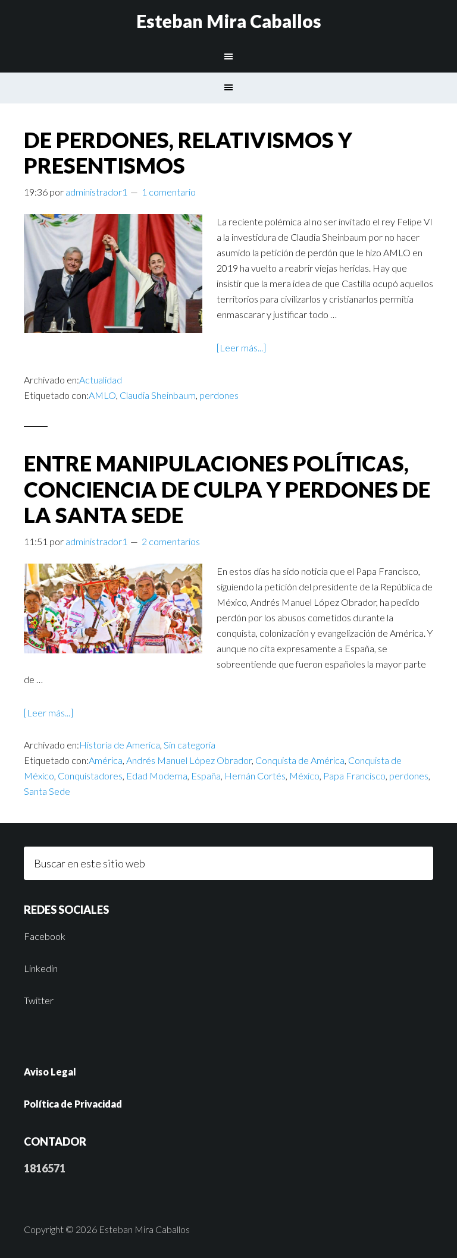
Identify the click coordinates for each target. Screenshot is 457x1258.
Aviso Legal (50, 1071)
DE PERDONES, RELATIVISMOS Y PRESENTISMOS (188, 152)
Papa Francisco (354, 775)
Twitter (39, 1000)
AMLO (102, 395)
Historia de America (119, 744)
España (206, 775)
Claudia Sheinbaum (158, 395)
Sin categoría (189, 744)
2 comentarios (171, 541)
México (304, 775)
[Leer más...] (241, 347)
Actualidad (100, 379)
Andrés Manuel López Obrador (189, 760)
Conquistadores (90, 775)
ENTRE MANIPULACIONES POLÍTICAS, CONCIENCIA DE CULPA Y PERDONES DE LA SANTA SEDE (227, 488)
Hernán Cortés (255, 775)
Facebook (44, 936)
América (106, 760)
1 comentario (169, 191)
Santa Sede (47, 791)
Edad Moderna (156, 775)
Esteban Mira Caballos (228, 21)
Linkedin (41, 968)
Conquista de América (300, 760)
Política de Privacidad (73, 1103)
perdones (219, 395)
